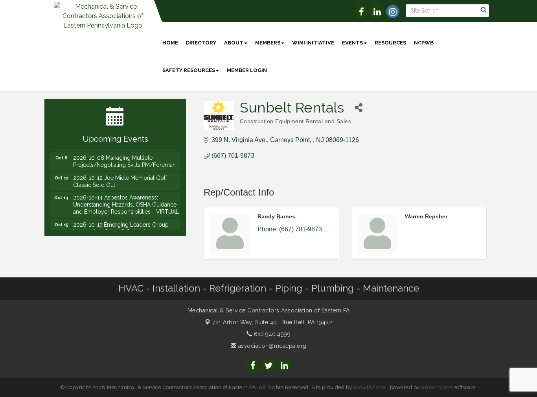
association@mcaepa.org (271, 346)
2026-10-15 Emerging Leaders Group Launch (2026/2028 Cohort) (121, 225)
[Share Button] (359, 107)
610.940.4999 (271, 334)
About (233, 43)
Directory (201, 43)
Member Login (247, 70)
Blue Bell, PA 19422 (272, 322)
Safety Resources (188, 70)
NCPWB (424, 43)
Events (352, 43)
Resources (390, 43)
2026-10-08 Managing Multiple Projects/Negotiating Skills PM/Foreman (124, 158)
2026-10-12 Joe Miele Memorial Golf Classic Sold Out (120, 178)
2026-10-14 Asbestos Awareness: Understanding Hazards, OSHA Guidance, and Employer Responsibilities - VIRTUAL (126, 202)
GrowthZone (369, 387)
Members (267, 43)
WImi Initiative (313, 43)
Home (170, 43)
